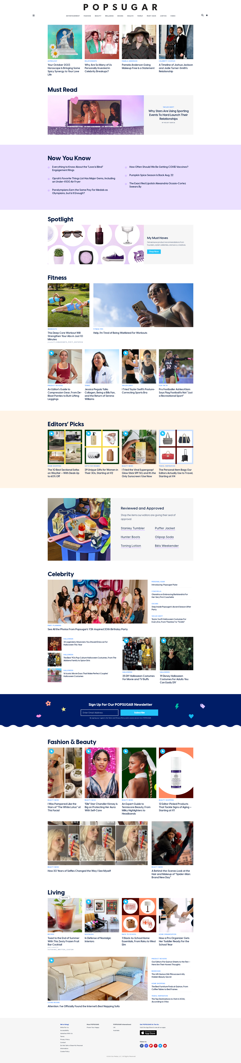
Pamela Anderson (129, 61)
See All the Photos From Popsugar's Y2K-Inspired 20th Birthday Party (88, 629)
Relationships (91, 61)
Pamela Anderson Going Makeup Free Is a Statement (138, 66)
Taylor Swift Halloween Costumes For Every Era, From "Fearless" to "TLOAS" (169, 620)
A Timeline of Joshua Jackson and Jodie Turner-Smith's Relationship (176, 68)
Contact (63, 1042)
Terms (111, 718)
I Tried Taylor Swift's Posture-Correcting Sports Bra (138, 391)
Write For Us (64, 1027)
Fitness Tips (98, 329)
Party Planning (54, 625)
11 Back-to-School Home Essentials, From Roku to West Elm (139, 941)
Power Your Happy (93, 1027)
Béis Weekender (167, 546)
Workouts (52, 329)
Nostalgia (89, 934)
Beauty (98, 16)
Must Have (151, 16)
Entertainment (73, 16)
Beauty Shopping (166, 800)
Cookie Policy (64, 1051)
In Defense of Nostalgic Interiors (98, 940)
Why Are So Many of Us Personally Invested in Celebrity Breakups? (98, 68)
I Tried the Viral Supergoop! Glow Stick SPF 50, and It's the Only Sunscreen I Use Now (139, 473)
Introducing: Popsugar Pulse (164, 585)
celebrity (61, 574)
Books (120, 16)
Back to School (129, 934)
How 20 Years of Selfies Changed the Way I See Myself (79, 870)
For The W (163, 385)
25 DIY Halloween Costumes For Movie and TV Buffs (139, 677)
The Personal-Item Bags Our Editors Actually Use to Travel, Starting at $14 (176, 473)
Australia (116, 1030)
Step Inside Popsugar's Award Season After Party (171, 608)
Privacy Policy (120, 718)
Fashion (87, 16)
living (56, 892)
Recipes (51, 934)
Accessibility (64, 1030)
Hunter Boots (130, 537)
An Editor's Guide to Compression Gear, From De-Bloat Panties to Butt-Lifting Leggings (65, 394)
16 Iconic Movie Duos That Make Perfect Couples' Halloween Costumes (86, 674)
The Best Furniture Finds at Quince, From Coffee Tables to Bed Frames (170, 988)
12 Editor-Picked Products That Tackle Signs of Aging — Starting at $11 (175, 807)
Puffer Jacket (165, 528)
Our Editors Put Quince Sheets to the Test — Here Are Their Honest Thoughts (171, 963)
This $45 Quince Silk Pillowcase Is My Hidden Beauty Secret (168, 975)
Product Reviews (55, 385)
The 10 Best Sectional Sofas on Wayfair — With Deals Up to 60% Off (63, 473)
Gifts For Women (92, 466)
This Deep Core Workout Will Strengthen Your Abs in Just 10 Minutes (65, 336)
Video (172, 16)
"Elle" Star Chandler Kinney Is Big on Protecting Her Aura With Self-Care (101, 807)
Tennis (87, 385)
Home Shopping (54, 466)
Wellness (109, 16)
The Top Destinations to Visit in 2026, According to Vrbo (168, 1000)
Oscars (155, 604)
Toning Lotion (131, 546)
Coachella (156, 591)
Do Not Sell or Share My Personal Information (71, 1047)
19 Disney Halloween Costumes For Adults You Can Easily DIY (174, 679)
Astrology (52, 61)
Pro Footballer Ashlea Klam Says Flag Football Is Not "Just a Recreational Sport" (176, 392)
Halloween (68, 639)
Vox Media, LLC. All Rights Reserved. (123, 1056)
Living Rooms (54, 1002)
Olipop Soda (164, 537)
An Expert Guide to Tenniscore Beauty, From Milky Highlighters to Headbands (136, 808)
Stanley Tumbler (133, 528)
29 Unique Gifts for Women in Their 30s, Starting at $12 (101, 471)
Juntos (163, 16)
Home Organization (167, 934)
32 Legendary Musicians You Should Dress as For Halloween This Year (86, 643)
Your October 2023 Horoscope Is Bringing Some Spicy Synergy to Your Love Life (64, 69)
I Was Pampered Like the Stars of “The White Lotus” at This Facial (64, 807)
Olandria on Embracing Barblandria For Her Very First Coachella (170, 595)
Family (140, 16)
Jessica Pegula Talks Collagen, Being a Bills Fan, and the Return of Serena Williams (100, 394)
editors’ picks (66, 424)
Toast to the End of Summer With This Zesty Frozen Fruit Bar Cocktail (63, 941)
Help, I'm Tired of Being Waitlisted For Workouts (120, 332)
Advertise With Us (66, 1033)
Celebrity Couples (167, 61)
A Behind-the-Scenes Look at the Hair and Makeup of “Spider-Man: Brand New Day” (171, 874)
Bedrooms (156, 971)
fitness (57, 277)
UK (114, 1027)
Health (130, 16)
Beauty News (127, 466)
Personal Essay (158, 582)
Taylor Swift (127, 385)
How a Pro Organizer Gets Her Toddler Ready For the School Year (174, 941)
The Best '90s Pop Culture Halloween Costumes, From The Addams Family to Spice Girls (90, 659)
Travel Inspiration (167, 466)
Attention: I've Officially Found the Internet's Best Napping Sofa (84, 1006)
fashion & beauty (72, 742)
